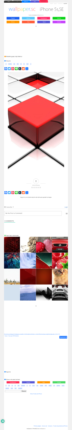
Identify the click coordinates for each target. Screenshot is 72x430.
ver (37, 385)
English (55, 3)
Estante (59, 18)
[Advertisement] (36, 39)
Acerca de (44, 426)
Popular (13, 18)
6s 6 (35, 1)
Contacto (50, 426)
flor (15, 388)
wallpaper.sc (42, 428)
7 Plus (8, 1)
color (63, 385)
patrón (58, 385)
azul (33, 385)
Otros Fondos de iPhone (36, 393)
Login (66, 207)
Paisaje (59, 382)
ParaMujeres (44, 18)
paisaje (23, 385)
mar (46, 385)
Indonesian (60, 3)
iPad (28, 22)
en (54, 385)
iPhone (13, 22)
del (17, 64)
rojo (27, 64)
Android (59, 22)
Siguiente (63, 337)
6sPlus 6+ (26, 1)
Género (28, 18)
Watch (44, 22)
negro (50, 385)
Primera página (37, 426)
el (12, 385)
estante (20, 388)
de (14, 64)
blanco (10, 64)
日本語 (51, 3)
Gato (43, 382)
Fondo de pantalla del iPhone (60, 426)
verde (41, 385)
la (15, 385)
